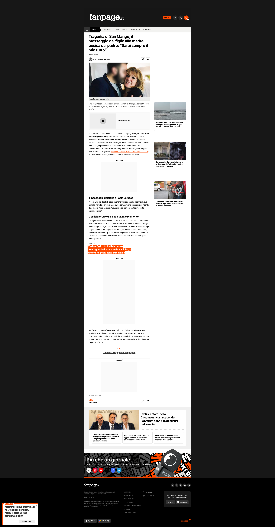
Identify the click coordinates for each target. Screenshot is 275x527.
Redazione (127, 509)
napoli (95, 29)
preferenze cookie (130, 512)
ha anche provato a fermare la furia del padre (129, 151)
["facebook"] (113, 470)
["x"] (107, 470)
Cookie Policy (128, 502)
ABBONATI (166, 17)
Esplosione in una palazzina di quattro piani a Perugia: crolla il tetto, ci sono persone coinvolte (20, 512)
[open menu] (87, 29)
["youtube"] (101, 470)
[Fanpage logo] (104, 17)
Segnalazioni (128, 495)
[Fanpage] (91, 485)
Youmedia (127, 492)
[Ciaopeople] (185, 521)
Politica (116, 30)
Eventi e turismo (144, 30)
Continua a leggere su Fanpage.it (119, 352)
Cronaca (124, 30)
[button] (148, 59)
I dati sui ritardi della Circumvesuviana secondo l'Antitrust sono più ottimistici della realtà (159, 419)
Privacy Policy (129, 499)
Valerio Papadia (104, 59)
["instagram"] (94, 470)
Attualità (107, 30)
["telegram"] (119, 470)
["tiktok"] (88, 470)
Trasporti (133, 30)
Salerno (98, 395)
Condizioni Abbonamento (132, 506)
